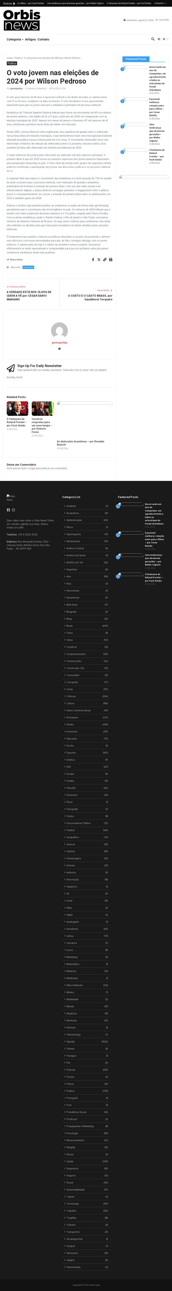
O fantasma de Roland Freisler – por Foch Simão (17, 422)
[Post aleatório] (159, 39)
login (32, 468)
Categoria (14, 39)
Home (10, 58)
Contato (43, 39)
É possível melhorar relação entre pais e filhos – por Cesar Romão (154, 539)
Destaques (28, 267)
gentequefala (16, 88)
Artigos (30, 39)
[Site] (59, 348)
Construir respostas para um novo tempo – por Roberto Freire (42, 425)
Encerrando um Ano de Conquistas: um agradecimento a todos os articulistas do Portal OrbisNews (154, 514)
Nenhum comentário (37, 88)
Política (18, 58)
